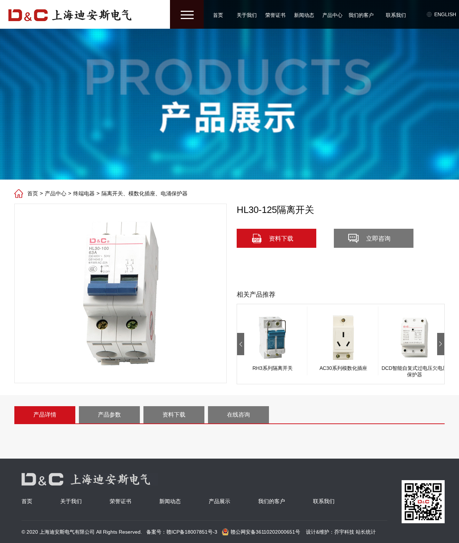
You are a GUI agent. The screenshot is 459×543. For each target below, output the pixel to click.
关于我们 (247, 15)
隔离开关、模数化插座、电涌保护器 (144, 193)
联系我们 (396, 15)
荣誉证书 (275, 15)
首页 (218, 15)
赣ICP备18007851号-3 (191, 532)
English (445, 14)
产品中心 (332, 15)
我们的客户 (361, 15)
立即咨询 (378, 238)
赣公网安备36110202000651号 (265, 532)
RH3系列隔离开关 (272, 368)
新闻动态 (304, 15)
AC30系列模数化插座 (343, 368)
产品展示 (219, 501)
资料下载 (281, 238)
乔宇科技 (344, 532)
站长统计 (366, 532)
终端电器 (84, 193)
